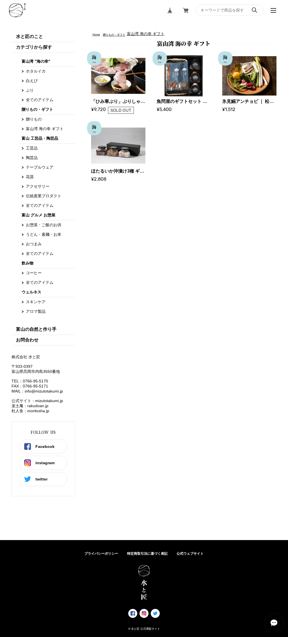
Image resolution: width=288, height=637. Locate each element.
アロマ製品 (36, 311)
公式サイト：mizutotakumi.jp (37, 400)
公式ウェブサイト (190, 554)
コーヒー (34, 273)
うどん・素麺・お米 (43, 234)
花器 (30, 176)
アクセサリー (38, 186)
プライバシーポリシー (101, 554)
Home (96, 34)
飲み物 (27, 263)
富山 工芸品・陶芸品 (40, 138)
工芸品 (32, 148)
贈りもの (34, 119)
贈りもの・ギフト (37, 109)
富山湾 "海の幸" (36, 61)
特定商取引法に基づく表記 (147, 554)
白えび (32, 80)
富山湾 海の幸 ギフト (45, 128)
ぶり (30, 90)
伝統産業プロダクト (43, 196)
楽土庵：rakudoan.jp (30, 405)
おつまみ (34, 244)
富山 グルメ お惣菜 (38, 215)
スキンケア (36, 302)
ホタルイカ (36, 71)
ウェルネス (31, 292)
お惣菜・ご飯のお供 (43, 225)
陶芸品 (32, 157)
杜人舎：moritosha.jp (30, 411)
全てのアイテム (39, 100)
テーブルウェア (39, 167)
